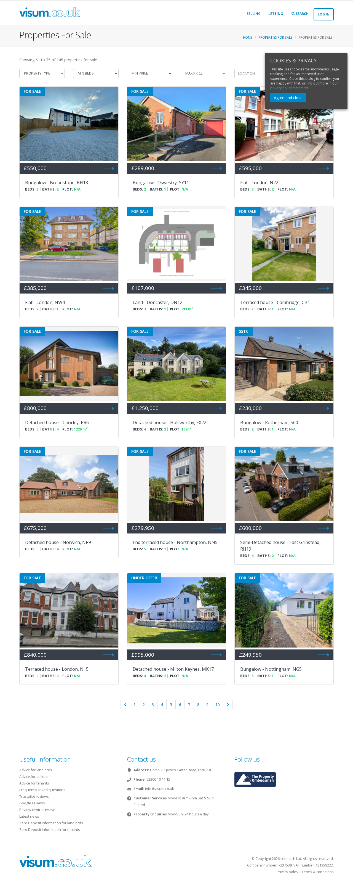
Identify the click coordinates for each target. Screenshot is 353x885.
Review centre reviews (38, 809)
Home (247, 37)
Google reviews (32, 803)
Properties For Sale (275, 37)
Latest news (29, 816)
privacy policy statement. (289, 88)
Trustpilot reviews (34, 796)
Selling (254, 13)
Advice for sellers (33, 776)
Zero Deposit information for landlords (51, 823)
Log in (324, 14)
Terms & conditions (318, 872)
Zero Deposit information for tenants (49, 829)
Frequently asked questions (42, 790)
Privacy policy (287, 872)
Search (302, 13)
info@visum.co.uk (159, 788)
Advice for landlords (35, 770)
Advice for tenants (34, 783)
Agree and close (288, 97)
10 (217, 704)
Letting (275, 13)
